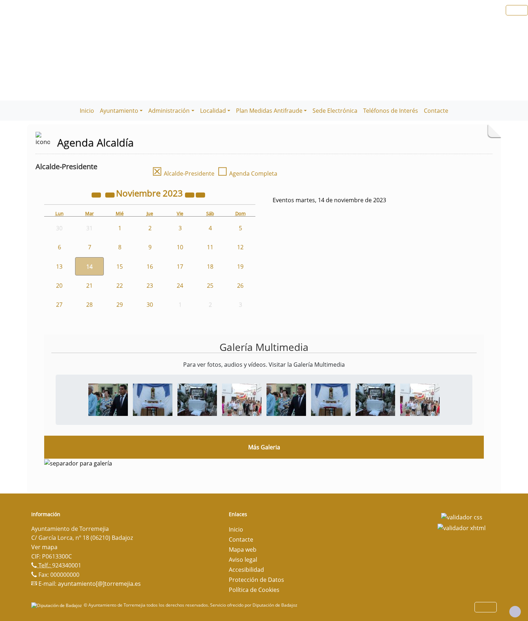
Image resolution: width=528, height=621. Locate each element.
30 (150, 305)
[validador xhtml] (461, 527)
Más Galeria (264, 447)
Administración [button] (169, 111)
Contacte (436, 111)
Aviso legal (243, 560)
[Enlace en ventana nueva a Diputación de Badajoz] (57, 605)
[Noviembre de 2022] (97, 194)
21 (89, 285)
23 (150, 285)
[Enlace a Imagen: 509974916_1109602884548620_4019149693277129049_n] (152, 399)
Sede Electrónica (334, 111)
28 (89, 305)
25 (210, 285)
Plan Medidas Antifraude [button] (269, 111)
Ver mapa (44, 547)
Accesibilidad (246, 570)
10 (180, 247)
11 (210, 247)
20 (59, 285)
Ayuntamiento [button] (119, 111)
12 (240, 247)
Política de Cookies (254, 590)
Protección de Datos (256, 580)
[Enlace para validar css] (461, 516)
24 (180, 285)
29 (119, 305)
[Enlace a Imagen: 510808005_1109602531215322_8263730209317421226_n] (241, 399)
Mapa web (242, 549)
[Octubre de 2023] (110, 194)
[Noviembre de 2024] (190, 194)
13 (59, 266)
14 (89, 266)
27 (59, 305)
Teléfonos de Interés (390, 111)
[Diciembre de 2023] (200, 194)
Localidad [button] (213, 111)
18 (210, 266)
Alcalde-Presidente (183, 173)
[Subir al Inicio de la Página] (515, 611)
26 (240, 285)
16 (150, 266)
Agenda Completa (247, 173)
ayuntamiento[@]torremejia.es (99, 584)
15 (119, 266)
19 (240, 266)
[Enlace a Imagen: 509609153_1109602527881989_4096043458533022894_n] (108, 399)
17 (180, 266)
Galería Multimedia (264, 347)
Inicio (87, 111)
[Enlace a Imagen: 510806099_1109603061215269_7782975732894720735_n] (197, 399)
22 (119, 285)
